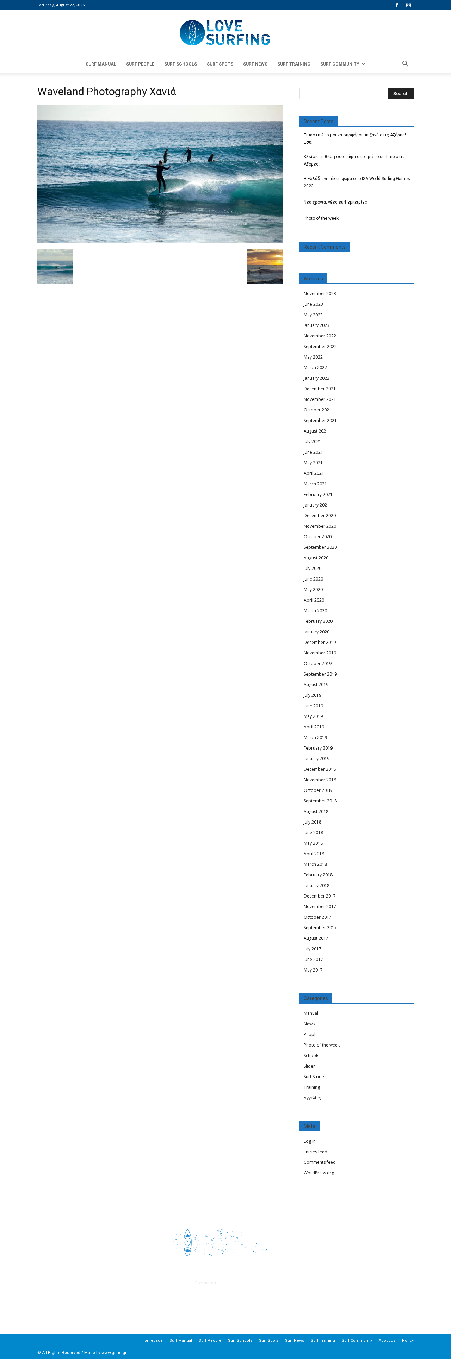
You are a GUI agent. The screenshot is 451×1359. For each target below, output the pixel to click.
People (311, 1034)
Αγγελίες (312, 1098)
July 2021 (312, 442)
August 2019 (316, 685)
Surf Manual (101, 64)
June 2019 (313, 706)
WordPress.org (319, 1173)
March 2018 (315, 864)
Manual (311, 1013)
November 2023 (320, 294)
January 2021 (316, 505)
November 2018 (320, 780)
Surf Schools (180, 64)
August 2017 (316, 938)
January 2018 (316, 885)
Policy (408, 1340)
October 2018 (318, 790)
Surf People (140, 64)
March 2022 (315, 368)
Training (312, 1087)
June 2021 (313, 452)
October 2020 (318, 537)
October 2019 (318, 663)
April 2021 (314, 473)
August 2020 (316, 558)
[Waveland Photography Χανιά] (160, 241)
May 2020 (313, 589)
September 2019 (320, 674)
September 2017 (320, 928)
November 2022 (320, 336)
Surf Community (339, 64)
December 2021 (320, 389)
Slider (309, 1066)
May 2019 (313, 716)
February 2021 (318, 494)
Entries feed (315, 1152)
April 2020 (314, 600)
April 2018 (314, 854)
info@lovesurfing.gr (237, 1282)
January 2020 (316, 632)
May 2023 (313, 315)
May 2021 (313, 463)
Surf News (255, 64)
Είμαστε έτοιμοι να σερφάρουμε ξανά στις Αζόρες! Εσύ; (355, 138)
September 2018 (320, 801)
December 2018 (320, 769)
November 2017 (320, 907)
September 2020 (320, 547)
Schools (311, 1056)
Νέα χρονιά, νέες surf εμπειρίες (335, 202)
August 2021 (316, 431)
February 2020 (318, 621)
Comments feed (320, 1162)
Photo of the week (321, 218)
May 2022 (313, 357)
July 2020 (312, 568)
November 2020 (320, 526)
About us (387, 1340)
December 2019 (320, 642)
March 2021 (315, 484)
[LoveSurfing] (225, 33)
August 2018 (316, 811)
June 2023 (313, 304)
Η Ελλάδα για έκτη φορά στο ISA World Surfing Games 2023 (357, 182)
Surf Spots (220, 64)
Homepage (152, 1340)
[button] (405, 64)
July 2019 (312, 695)
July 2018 (312, 822)
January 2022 (316, 378)
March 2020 (315, 611)
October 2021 (318, 410)
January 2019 (316, 759)
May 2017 (313, 970)
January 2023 (316, 325)
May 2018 (313, 843)
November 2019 (320, 653)
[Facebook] (396, 5)
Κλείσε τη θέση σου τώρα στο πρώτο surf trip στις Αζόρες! (354, 160)
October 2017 (318, 917)
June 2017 (313, 959)
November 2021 (320, 399)
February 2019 (318, 748)
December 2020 (320, 516)
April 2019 (314, 727)
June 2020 (313, 579)
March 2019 (315, 737)
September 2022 (320, 346)
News (309, 1024)
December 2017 (320, 896)
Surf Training (293, 64)
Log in (310, 1141)
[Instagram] (408, 5)
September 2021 (320, 420)
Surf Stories (315, 1077)
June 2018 (313, 833)
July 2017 (312, 949)
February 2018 (318, 875)
